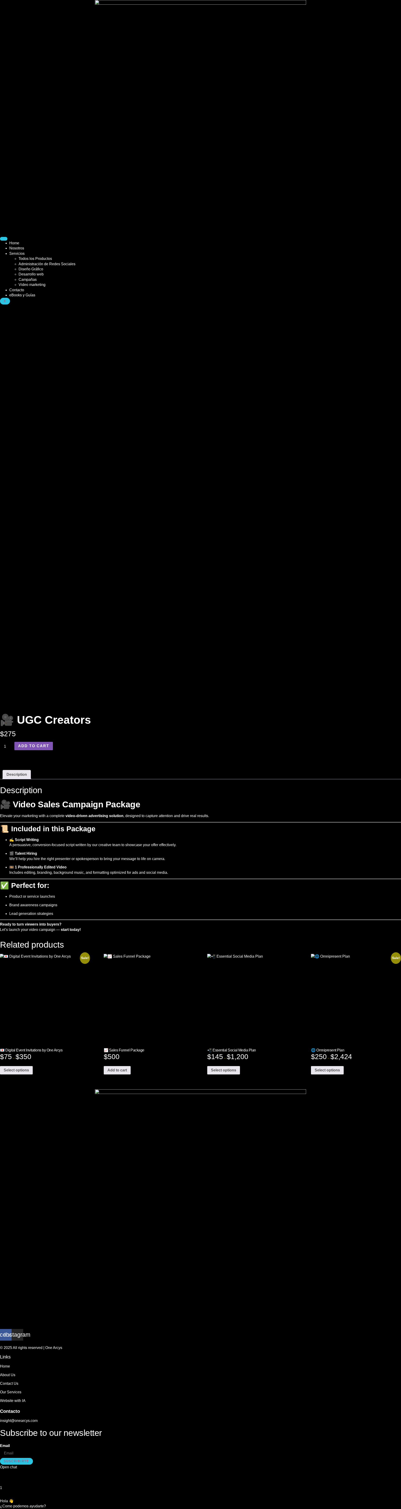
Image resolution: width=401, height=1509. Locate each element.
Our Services (10, 1392)
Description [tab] (16, 774)
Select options (16, 1070)
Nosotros (16, 248)
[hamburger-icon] (3, 239)
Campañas (28, 280)
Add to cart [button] (117, 1070)
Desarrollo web (31, 274)
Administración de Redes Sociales (47, 264)
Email (5, 1446)
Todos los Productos (35, 259)
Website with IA (13, 1401)
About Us (7, 1375)
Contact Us (9, 1383)
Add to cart (33, 746)
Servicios (17, 253)
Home (14, 243)
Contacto (16, 290)
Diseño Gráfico (31, 269)
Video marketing (32, 285)
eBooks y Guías (22, 295)
